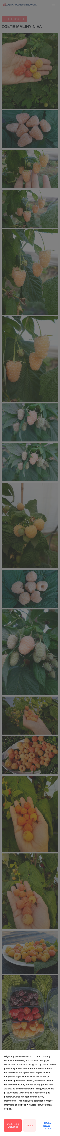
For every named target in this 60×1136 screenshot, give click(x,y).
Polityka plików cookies (46, 1125)
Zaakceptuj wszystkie (13, 1125)
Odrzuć (29, 1125)
